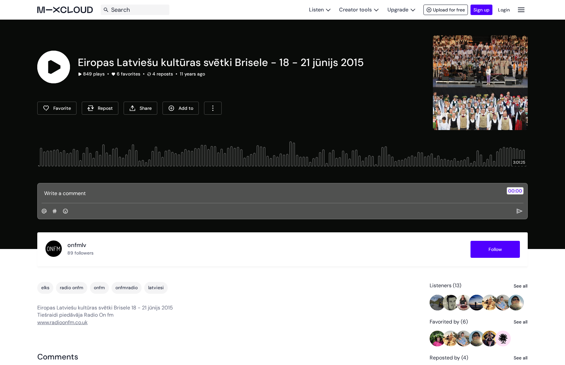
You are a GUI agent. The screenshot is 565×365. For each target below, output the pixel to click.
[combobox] (213, 108)
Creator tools (355, 9)
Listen (316, 9)
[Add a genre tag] (54, 211)
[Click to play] (53, 67)
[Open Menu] (521, 9)
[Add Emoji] (65, 211)
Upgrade (397, 9)
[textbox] (272, 193)
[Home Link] (65, 10)
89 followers (80, 253)
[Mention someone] (44, 211)
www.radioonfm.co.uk (62, 322)
